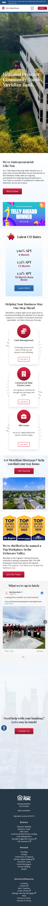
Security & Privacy (24, 900)
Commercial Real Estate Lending (24, 834)
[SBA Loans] (24, 416)
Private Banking (24, 866)
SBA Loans (24, 425)
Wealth (24, 869)
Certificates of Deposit (24, 857)
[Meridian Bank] (11, 8)
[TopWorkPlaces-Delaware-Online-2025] (24, 528)
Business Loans (24, 829)
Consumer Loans (24, 861)
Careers (23, 886)
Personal (24, 847)
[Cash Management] (24, 331)
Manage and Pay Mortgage (23, 893)
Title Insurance (23, 841)
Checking (24, 852)
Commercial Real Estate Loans (23, 384)
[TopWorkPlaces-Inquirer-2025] (10, 528)
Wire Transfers (24, 888)
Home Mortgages (24, 864)
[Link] (24, 164)
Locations (24, 883)
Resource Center (24, 898)
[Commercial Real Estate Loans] (24, 374)
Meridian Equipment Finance (23, 839)
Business (24, 822)
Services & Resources (24, 879)
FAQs (24, 895)
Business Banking (24, 826)
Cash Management (24, 340)
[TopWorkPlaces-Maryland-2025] (38, 528)
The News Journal (27, 565)
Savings (24, 854)
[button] (32, 8)
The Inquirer (13, 565)
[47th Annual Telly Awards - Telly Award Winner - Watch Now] (24, 214)
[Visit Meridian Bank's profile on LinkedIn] (6, 593)
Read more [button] (9, 604)
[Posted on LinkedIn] (42, 593)
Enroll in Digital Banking (23, 859)
